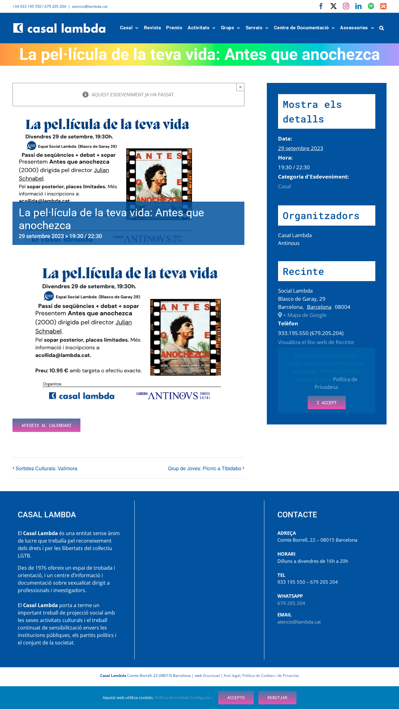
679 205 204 (291, 603)
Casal (284, 186)
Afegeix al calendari (46, 425)
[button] (382, 28)
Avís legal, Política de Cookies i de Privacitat (261, 675)
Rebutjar (277, 697)
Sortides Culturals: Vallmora (46, 468)
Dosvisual (211, 675)
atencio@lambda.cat (90, 6)
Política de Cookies (172, 697)
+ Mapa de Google (305, 315)
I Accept (327, 402)
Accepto (236, 697)
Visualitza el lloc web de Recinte (316, 342)
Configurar (200, 697)
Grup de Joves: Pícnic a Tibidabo (204, 468)
